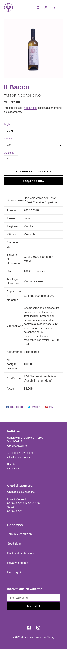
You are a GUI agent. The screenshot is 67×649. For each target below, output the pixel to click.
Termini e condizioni (20, 533)
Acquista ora (33, 181)
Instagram (13, 468)
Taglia (7, 124)
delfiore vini (27, 637)
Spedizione (30, 107)
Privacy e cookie (17, 562)
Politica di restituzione (21, 553)
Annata (8, 138)
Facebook (13, 464)
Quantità (9, 152)
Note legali (14, 572)
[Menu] (61, 7)
